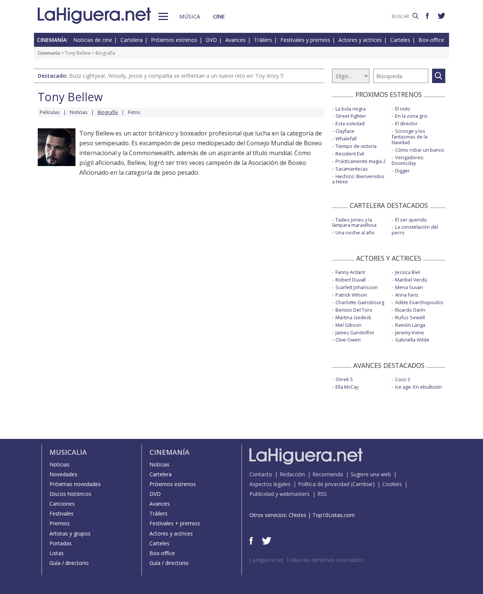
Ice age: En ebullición (418, 386)
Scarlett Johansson (356, 287)
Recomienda (327, 474)
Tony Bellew (78, 53)
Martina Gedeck (353, 317)
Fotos (134, 112)
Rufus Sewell (410, 317)
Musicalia (68, 452)
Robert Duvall (350, 279)
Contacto (260, 474)
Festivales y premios (305, 39)
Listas (56, 553)
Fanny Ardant (350, 272)
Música (189, 16)
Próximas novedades (75, 484)
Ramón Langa (410, 325)
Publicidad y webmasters (279, 493)
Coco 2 (402, 379)
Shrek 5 (344, 379)
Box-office (431, 39)
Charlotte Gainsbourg (359, 302)
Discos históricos (70, 493)
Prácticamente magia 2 (360, 161)
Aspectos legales (270, 484)
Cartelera (131, 39)
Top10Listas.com (333, 515)
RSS (322, 493)
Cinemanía (49, 53)
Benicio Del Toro (353, 309)
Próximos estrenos (174, 39)
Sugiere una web (371, 474)
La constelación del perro (415, 229)
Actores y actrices (360, 39)
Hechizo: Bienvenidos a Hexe (358, 179)
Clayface (344, 131)
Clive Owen (348, 339)
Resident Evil (349, 153)
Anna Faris (406, 294)
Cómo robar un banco (419, 149)
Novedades (63, 474)
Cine (219, 16)
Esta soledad (350, 123)
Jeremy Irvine (409, 332)
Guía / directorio (69, 562)
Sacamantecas (351, 168)
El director (406, 123)
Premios (59, 523)
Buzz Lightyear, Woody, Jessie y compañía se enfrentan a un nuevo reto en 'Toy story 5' (177, 75)
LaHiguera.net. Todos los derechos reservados (306, 559)
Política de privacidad (323, 484)
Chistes (297, 515)
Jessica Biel (407, 272)
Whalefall (346, 138)
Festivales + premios (174, 523)
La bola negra (350, 108)
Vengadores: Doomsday (408, 160)
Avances (235, 39)
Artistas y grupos (70, 533)
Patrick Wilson (351, 294)
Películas (50, 112)
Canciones (62, 503)
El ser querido (411, 219)
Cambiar (362, 484)
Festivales (61, 513)
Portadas (60, 543)
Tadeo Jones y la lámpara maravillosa (354, 222)
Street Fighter (350, 115)
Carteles (400, 39)
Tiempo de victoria (356, 146)
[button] (163, 16)
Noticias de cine (92, 39)
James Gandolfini (354, 332)
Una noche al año (355, 232)
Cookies (392, 484)
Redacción (292, 474)
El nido (402, 108)
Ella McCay (346, 386)
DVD (211, 39)
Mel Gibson (348, 325)
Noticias (79, 112)
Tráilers (263, 39)
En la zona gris (411, 115)
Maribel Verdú (411, 279)
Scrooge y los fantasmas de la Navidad (410, 137)
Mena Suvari (409, 287)
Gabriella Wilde (412, 339)
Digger (402, 170)
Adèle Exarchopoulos (419, 302)
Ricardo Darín (410, 309)
